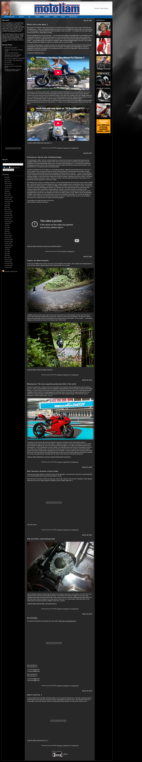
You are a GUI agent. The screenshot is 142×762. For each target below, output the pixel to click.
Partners (46, 17)
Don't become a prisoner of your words (14, 58)
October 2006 (8, 243)
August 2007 (8, 223)
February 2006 (8, 259)
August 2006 (8, 247)
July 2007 (7, 225)
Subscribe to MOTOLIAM (10, 271)
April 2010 (7, 191)
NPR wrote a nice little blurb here (67, 621)
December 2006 (9, 239)
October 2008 (8, 199)
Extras (63, 17)
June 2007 (7, 227)
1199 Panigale (49, 392)
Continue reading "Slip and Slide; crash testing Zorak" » (42, 603)
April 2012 (7, 179)
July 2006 (7, 249)
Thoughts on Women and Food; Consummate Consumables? (13, 70)
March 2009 (8, 195)
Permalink (59, 148)
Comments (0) (66, 148)
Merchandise (73, 17)
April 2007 (7, 231)
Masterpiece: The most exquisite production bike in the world (13, 55)
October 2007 (8, 219)
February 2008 (8, 211)
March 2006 (8, 257)
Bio (30, 17)
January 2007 (8, 237)
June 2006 (7, 251)
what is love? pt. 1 (9, 64)
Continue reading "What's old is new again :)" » (39, 142)
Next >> (66, 754)
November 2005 (9, 265)
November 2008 (9, 197)
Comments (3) (66, 462)
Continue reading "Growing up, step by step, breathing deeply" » (44, 246)
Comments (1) (66, 685)
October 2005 (8, 267)
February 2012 (8, 183)
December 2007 (9, 215)
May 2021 (7, 177)
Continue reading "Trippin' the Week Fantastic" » (40, 369)
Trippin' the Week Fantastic (11, 53)
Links (55, 17)
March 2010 (8, 193)
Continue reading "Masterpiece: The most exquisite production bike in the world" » (49, 456)
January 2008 (8, 213)
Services (21, 17)
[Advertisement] (13, 106)
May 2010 (7, 189)
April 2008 (7, 207)
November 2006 (9, 241)
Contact (37, 17)
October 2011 (8, 187)
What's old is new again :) (11, 47)
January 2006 (8, 261)
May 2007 (7, 229)
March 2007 (8, 233)
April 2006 (7, 255)
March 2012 (8, 181)
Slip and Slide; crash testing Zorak (13, 60)
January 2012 (8, 185)
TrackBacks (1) (75, 462)
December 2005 (9, 263)
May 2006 (7, 253)
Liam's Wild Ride (9, 17)
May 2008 (7, 205)
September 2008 (9, 201)
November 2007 (9, 217)
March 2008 (8, 209)
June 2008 (7, 203)
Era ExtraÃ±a (8, 62)
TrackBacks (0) (75, 148)
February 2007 (8, 235)
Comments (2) (66, 608)
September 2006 (9, 245)
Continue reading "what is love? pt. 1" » (37, 740)
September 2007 (9, 221)
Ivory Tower (36, 474)
